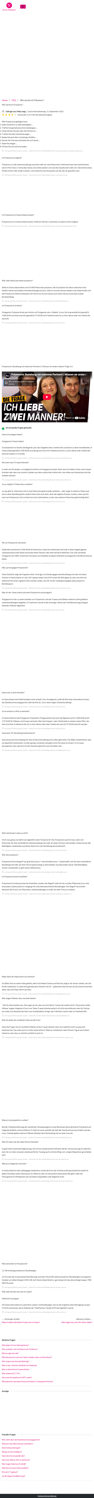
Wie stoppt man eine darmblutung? (15, 1361)
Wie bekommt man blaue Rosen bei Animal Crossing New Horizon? (27, 1381)
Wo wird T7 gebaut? (10, 1472)
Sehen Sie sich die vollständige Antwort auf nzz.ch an (46, 610)
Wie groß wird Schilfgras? (12, 1452)
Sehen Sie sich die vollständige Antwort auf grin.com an (47, 1287)
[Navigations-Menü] (23, 7)
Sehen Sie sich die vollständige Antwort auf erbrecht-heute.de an (51, 1181)
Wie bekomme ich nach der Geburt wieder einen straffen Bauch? (27, 1357)
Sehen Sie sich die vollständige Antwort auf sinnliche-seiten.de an (51, 1037)
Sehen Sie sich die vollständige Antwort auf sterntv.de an (48, 850)
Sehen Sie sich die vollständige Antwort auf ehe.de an (47, 323)
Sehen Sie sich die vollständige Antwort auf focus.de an (47, 1312)
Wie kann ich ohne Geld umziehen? (15, 1468)
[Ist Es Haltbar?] (9, 6)
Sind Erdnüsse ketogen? (11, 1448)
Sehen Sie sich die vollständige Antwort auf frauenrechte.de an (50, 480)
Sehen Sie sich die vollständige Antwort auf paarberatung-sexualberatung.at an (55, 151)
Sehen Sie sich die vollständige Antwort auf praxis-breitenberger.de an (52, 226)
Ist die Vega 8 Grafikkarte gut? (13, 1476)
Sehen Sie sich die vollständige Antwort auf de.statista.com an (50, 588)
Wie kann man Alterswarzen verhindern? (17, 1444)
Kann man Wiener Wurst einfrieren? (16, 1460)
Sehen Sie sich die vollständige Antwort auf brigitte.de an (48, 872)
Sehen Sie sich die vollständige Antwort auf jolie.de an (47, 728)
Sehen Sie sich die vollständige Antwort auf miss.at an (47, 502)
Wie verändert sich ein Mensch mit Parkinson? (20, 1349)
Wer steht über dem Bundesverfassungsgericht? (21, 1440)
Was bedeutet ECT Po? (11, 1373)
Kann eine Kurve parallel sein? (13, 1456)
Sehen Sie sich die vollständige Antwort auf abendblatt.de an (49, 1016)
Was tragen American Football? (14, 1464)
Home (5, 100)
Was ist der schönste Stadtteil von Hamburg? (19, 1365)
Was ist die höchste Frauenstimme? (15, 1369)
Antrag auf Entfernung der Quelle (15, 151)
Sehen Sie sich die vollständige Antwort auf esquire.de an (48, 175)
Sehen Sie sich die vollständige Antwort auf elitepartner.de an (49, 750)
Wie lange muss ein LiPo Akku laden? (77, 1322)
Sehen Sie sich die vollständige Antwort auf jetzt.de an (47, 707)
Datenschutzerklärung (47, 1496)
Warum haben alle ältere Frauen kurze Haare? (21, 1322)
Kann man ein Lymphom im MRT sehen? (17, 1377)
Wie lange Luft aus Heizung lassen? (15, 1345)
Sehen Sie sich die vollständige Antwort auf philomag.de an (49, 301)
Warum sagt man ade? (10, 1353)
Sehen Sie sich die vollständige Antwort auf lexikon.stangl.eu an (50, 894)
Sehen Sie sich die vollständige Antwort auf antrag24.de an (49, 1159)
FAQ (14, 100)
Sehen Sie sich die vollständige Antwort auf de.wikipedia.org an (50, 458)
